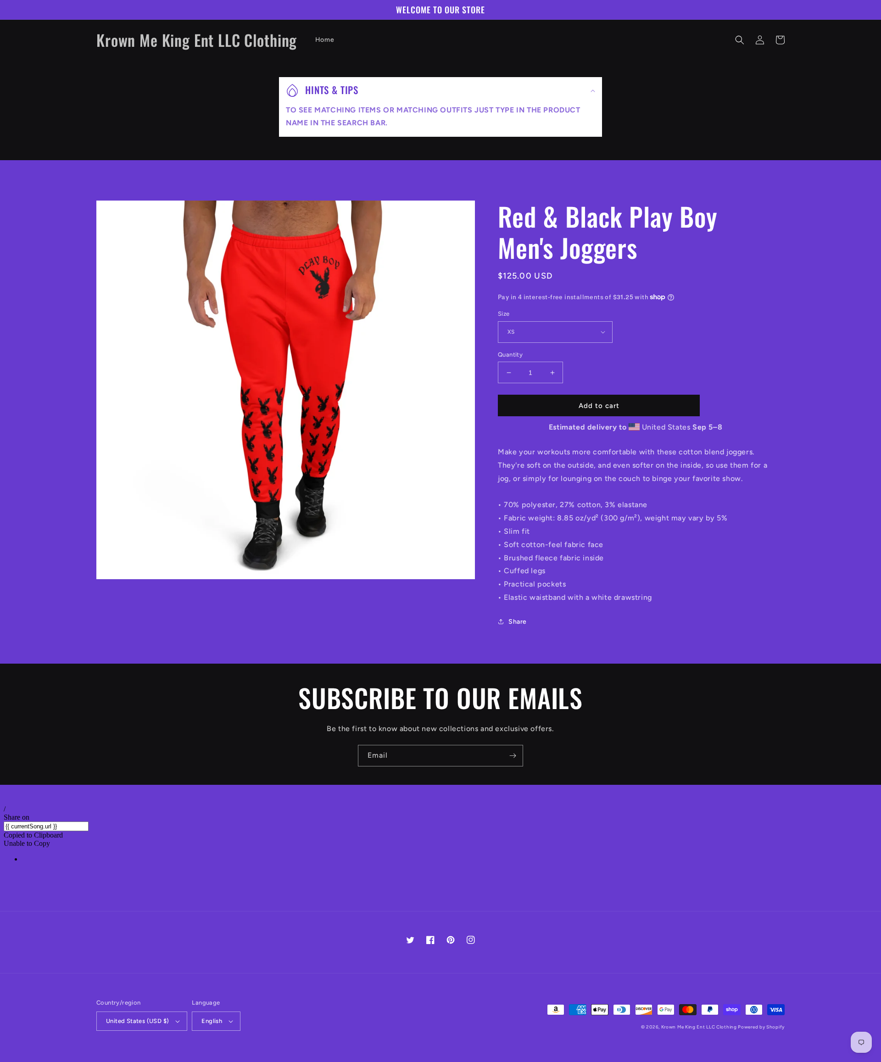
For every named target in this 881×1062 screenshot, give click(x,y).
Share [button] (517, 622)
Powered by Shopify (761, 1027)
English (211, 1020)
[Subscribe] (512, 755)
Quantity (510, 354)
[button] (740, 40)
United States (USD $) (137, 1020)
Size (504, 313)
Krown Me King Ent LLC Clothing (699, 1027)
